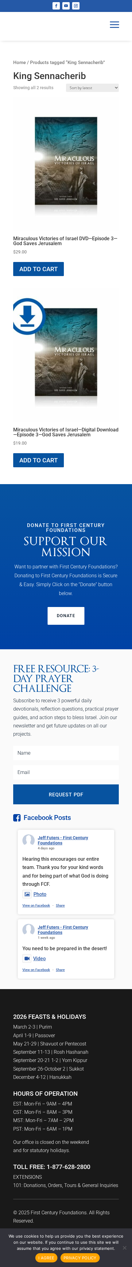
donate (66, 615)
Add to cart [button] (38, 269)
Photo (39, 894)
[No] (124, 1248)
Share (60, 906)
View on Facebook (36, 906)
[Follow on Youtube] (66, 5)
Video (39, 959)
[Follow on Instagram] (76, 5)
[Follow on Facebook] (56, 5)
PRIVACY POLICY (80, 1257)
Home (19, 62)
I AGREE (46, 1257)
